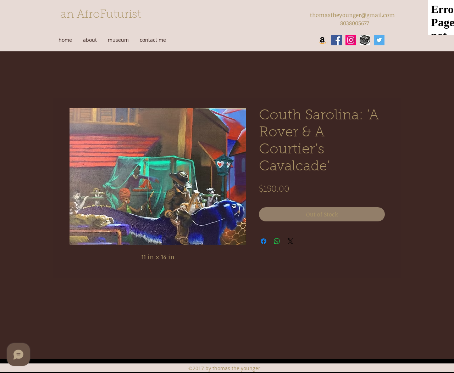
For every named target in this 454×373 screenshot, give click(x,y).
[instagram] (350, 40)
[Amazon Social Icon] (322, 40)
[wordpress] (365, 40)
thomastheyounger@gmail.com (352, 15)
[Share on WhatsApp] (277, 241)
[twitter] (379, 40)
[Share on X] (290, 241)
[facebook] (336, 40)
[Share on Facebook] (263, 241)
